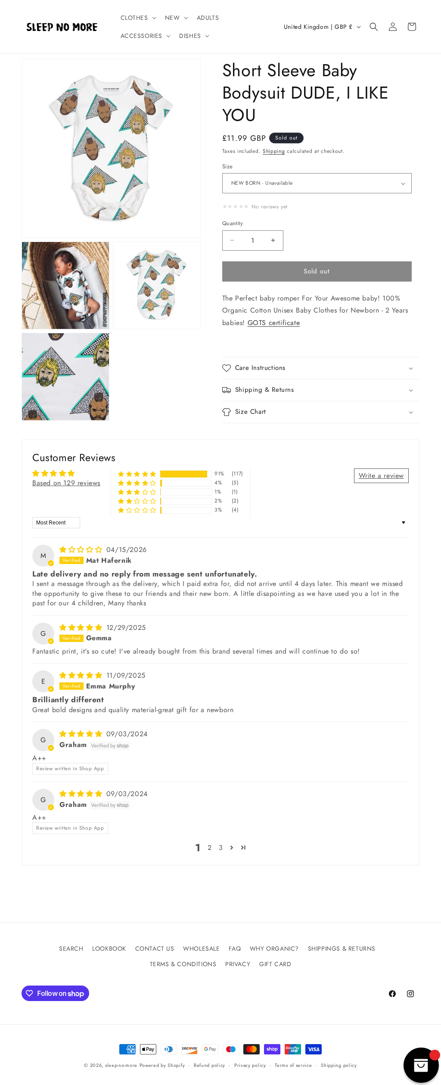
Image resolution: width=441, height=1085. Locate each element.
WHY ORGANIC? (274, 948)
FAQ (235, 948)
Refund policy (209, 1065)
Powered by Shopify (162, 1065)
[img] (82, 550)
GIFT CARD (275, 964)
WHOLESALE (201, 948)
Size (227, 166)
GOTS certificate (274, 323)
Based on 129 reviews (66, 483)
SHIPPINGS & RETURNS (342, 948)
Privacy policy (250, 1065)
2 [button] (210, 847)
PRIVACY (237, 964)
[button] (137, 18)
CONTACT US (154, 948)
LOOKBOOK (109, 948)
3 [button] (221, 847)
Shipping (274, 151)
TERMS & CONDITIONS (183, 964)
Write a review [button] (381, 475)
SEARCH (71, 948)
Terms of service (293, 1065)
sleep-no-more (121, 1065)
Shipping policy (339, 1065)
